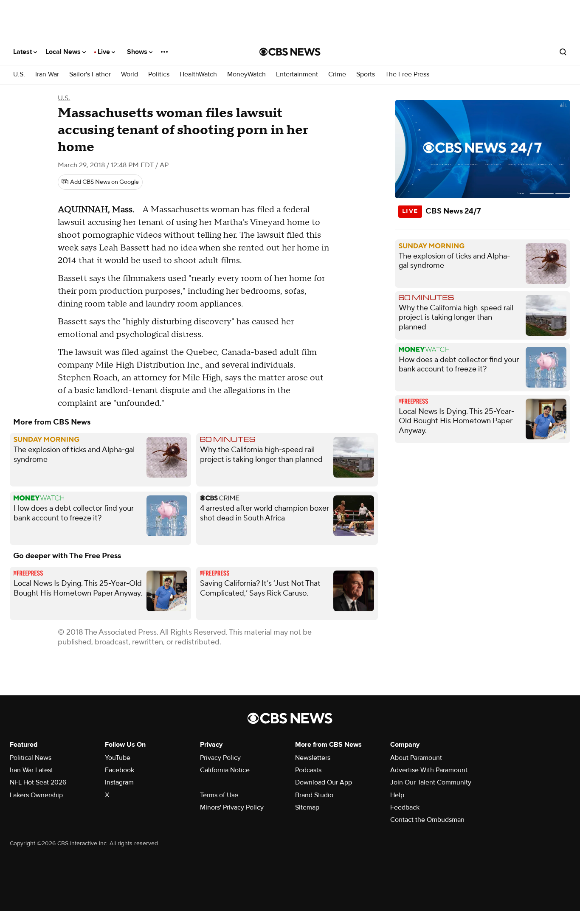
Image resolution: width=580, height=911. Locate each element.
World (129, 74)
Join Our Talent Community (430, 782)
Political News (30, 757)
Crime (337, 74)
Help (397, 795)
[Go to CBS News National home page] (290, 52)
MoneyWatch (246, 74)
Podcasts (308, 770)
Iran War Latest (31, 770)
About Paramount (416, 757)
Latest (23, 51)
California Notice (225, 770)
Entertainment (297, 74)
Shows (138, 51)
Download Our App (323, 782)
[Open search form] (563, 52)
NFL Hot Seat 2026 (38, 782)
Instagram (119, 782)
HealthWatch (198, 74)
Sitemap (307, 807)
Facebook (119, 770)
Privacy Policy (220, 757)
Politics (158, 74)
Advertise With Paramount (428, 770)
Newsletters (312, 757)
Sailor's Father (90, 74)
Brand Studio (314, 795)
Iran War (47, 74)
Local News (63, 51)
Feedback (405, 807)
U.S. (19, 74)
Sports (365, 74)
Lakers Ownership (36, 795)
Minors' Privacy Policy (232, 807)
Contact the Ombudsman (427, 819)
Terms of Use (219, 795)
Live (105, 52)
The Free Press (407, 74)
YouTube (117, 757)
